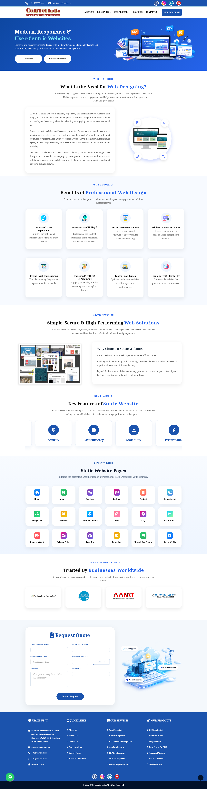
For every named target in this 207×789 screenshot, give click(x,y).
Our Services (103, 12)
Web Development (117, 736)
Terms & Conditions (77, 758)
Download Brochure (57, 58)
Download (138, 12)
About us (73, 730)
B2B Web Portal (156, 736)
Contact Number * (80, 656)
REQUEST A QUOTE (171, 12)
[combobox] (49, 662)
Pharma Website (156, 758)
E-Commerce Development (120, 741)
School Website (155, 764)
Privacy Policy (75, 753)
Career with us (75, 747)
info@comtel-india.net (62, 3)
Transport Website (157, 753)
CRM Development (117, 758)
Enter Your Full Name (39, 644)
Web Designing (115, 730)
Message (34, 668)
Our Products (121, 12)
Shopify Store (155, 741)
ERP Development (116, 753)
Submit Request (70, 696)
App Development (116, 747)
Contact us (73, 741)
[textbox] (49, 662)
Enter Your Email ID (80, 644)
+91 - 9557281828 (37, 3)
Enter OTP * (77, 668)
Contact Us (152, 12)
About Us (89, 12)
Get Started (28, 58)
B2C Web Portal (156, 730)
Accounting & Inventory (119, 764)
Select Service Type (38, 656)
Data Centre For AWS (158, 747)
